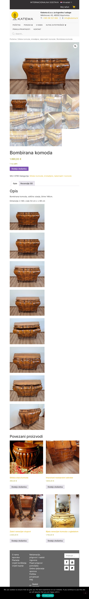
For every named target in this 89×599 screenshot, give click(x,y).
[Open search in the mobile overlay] (28, 33)
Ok (38, 595)
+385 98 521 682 (50, 18)
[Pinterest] (66, 568)
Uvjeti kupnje (18, 566)
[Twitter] (72, 568)
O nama (39, 25)
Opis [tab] (15, 183)
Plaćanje (15, 560)
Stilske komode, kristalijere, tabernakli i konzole (36, 39)
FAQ (31, 579)
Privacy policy (48, 595)
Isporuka (16, 557)
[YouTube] (72, 562)
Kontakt (37, 29)
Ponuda (27, 25)
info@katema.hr (71, 18)
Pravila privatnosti (21, 29)
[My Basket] (74, 7)
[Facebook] (66, 562)
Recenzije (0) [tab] (27, 183)
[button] (75, 46)
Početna (16, 25)
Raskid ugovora (34, 585)
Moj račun (64, 7)
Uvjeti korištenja (19, 563)
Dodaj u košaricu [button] (19, 487)
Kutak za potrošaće (55, 25)
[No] (85, 593)
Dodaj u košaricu (19, 169)
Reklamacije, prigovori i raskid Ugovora (36, 557)
